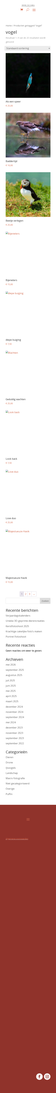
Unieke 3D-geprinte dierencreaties (25, 620)
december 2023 (14, 727)
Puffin (9, 794)
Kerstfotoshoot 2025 (17, 626)
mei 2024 (11, 722)
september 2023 (15, 738)
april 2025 (11, 696)
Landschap (12, 773)
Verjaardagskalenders (18, 615)
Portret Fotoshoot (16, 636)
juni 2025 (11, 685)
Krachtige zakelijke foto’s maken (24, 631)
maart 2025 (12, 701)
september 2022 (15, 743)
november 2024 (14, 712)
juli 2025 (10, 680)
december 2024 (14, 706)
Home (9, 25)
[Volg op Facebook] (39, 1076)
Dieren (9, 757)
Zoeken (45, 601)
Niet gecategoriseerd (17, 783)
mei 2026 (11, 664)
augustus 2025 (14, 675)
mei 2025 (11, 691)
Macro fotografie (15, 778)
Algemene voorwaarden (17, 839)
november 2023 (14, 733)
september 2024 (15, 717)
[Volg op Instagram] (47, 1076)
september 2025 (15, 670)
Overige (10, 788)
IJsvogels (11, 767)
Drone (9, 762)
